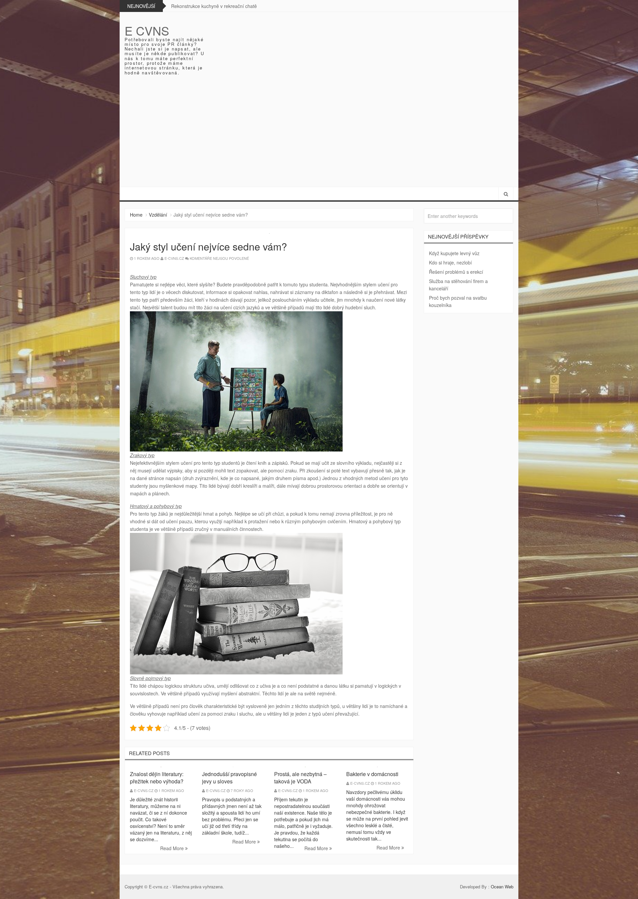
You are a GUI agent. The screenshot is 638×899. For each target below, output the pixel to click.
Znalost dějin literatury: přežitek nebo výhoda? (156, 777)
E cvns (147, 30)
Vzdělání (158, 214)
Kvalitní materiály (191, 6)
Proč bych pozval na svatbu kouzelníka (458, 301)
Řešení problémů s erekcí (456, 271)
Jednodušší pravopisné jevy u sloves (229, 777)
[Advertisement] (319, 136)
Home (136, 214)
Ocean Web (502, 886)
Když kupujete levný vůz (454, 253)
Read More (172, 848)
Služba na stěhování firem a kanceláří (458, 285)
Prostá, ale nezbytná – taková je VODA (300, 777)
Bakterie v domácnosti (372, 774)
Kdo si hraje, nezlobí (450, 262)
